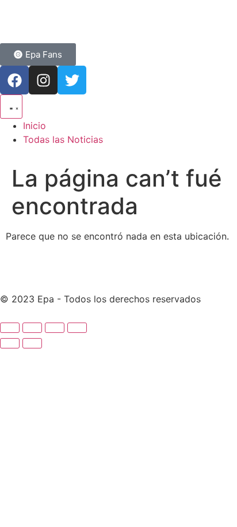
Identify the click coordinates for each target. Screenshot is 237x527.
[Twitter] (72, 80)
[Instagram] (43, 80)
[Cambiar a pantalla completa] (32, 328)
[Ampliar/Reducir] (10, 328)
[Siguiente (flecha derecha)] (32, 343)
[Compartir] (54, 328)
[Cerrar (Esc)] (77, 328)
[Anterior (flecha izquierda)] (10, 343)
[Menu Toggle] (11, 106)
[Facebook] (14, 80)
